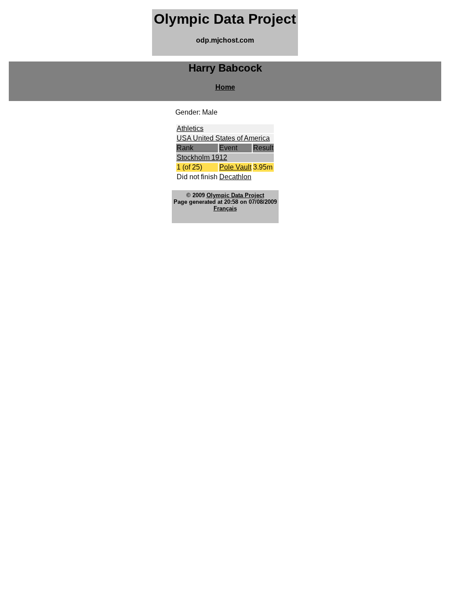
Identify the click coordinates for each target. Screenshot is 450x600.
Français (225, 208)
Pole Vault (235, 167)
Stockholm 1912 (202, 157)
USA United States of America (223, 138)
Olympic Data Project (235, 195)
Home (225, 87)
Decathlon (235, 177)
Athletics (190, 128)
